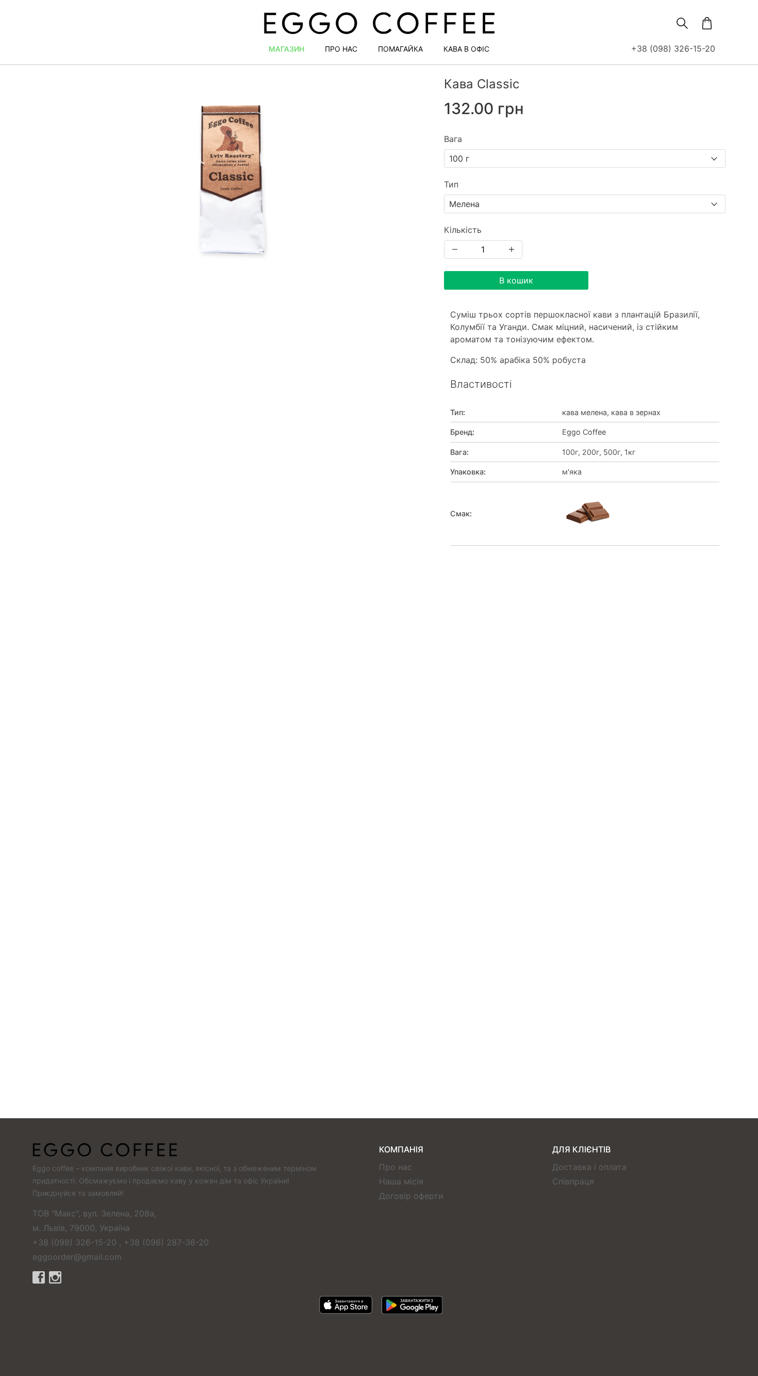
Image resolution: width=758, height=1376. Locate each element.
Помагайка (400, 48)
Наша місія (401, 1181)
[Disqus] (379, 706)
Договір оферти (411, 1196)
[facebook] (38, 1277)
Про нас (341, 48)
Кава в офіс (466, 48)
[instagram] (55, 1277)
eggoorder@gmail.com (77, 1257)
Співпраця (573, 1181)
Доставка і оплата (589, 1167)
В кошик (516, 280)
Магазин (286, 48)
